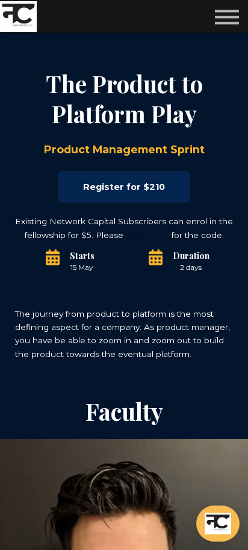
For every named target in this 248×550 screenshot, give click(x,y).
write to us (147, 235)
